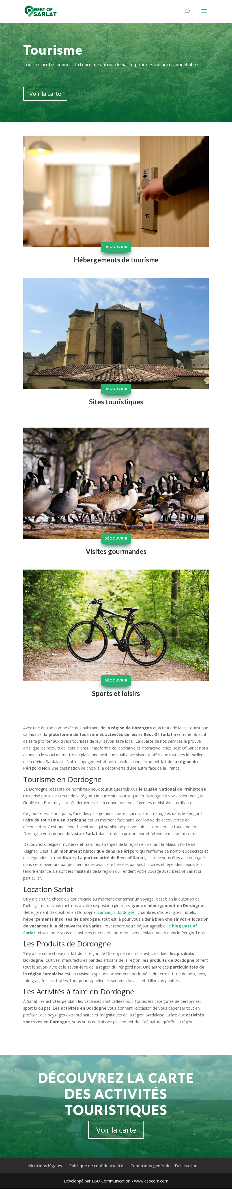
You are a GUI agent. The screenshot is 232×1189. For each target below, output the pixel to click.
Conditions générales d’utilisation (163, 1165)
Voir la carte (45, 93)
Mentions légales (45, 1165)
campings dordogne (115, 912)
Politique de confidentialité (96, 1165)
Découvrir (116, 247)
